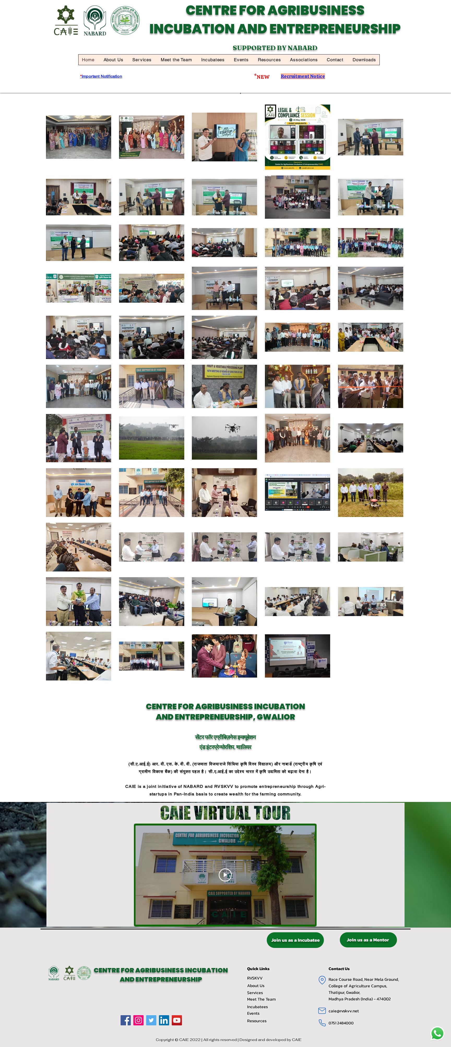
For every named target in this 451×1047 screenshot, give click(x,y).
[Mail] (322, 1011)
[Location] (322, 980)
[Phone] (322, 1023)
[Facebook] (126, 1020)
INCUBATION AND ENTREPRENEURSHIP (275, 29)
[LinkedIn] (164, 1020)
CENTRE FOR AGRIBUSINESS (275, 10)
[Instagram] (138, 1020)
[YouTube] (177, 1020)
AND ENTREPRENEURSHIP (161, 979)
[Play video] (225, 874)
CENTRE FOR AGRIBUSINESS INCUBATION (161, 970)
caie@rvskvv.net (344, 1011)
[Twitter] (151, 1020)
